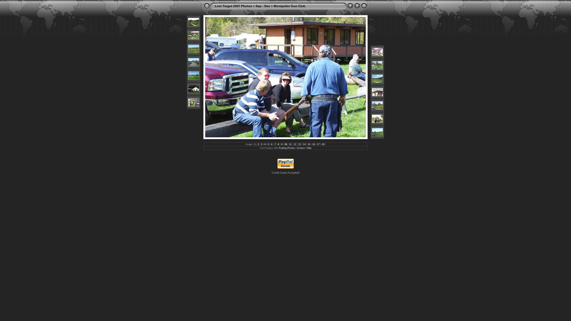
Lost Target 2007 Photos (233, 6)
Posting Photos (287, 148)
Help (309, 148)
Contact (301, 148)
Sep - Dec (263, 6)
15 (309, 144)
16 (314, 144)
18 (323, 144)
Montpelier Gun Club (289, 6)
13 (300, 144)
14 (304, 144)
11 (290, 144)
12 (295, 144)
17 (318, 144)
